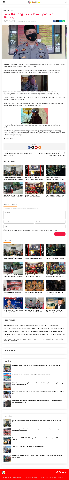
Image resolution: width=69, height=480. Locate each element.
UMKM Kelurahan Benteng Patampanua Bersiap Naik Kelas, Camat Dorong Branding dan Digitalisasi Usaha (37, 383)
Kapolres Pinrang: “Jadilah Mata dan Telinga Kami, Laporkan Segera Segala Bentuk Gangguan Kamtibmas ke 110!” (13, 311)
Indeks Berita (17, 477)
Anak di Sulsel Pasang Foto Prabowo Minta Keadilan (28, 446)
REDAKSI (60, 477)
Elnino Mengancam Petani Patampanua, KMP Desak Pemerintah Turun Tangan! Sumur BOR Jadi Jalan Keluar (37, 401)
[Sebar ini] (54, 21)
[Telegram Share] (60, 21)
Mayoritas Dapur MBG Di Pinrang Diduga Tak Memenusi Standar (31, 374)
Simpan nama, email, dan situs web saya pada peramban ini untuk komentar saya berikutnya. (32, 230)
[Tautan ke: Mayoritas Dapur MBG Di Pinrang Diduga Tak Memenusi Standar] (7, 377)
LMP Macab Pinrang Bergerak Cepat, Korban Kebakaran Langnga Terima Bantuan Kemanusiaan (37, 456)
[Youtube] (36, 147)
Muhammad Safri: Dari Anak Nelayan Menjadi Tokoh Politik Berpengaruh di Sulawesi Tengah (55, 311)
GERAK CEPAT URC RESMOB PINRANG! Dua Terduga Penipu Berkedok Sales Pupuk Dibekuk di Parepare (55, 178)
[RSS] (39, 147)
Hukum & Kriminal (17, 21)
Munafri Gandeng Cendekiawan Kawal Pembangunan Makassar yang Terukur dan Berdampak (13, 178)
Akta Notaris (26, 477)
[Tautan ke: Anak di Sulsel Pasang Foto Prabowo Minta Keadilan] (7, 449)
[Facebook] (29, 147)
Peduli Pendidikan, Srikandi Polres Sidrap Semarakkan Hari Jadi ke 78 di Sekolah (36, 365)
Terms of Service (51, 477)
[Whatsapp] (63, 21)
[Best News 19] (34, 2)
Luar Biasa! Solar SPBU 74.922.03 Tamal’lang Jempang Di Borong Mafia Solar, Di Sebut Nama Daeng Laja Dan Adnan (13, 195)
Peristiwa (24, 21)
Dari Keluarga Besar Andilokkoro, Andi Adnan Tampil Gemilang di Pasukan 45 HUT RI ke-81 (38, 392)
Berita (5, 21)
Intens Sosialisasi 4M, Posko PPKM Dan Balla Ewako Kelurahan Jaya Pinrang (52, 153)
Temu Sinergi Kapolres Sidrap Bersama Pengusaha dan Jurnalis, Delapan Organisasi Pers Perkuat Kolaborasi (12, 293)
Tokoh (28, 21)
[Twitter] (32, 147)
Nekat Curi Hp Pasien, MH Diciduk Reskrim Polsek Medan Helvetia (18, 153)
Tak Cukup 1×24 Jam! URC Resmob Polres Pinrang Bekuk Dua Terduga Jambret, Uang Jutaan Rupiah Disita (33, 178)
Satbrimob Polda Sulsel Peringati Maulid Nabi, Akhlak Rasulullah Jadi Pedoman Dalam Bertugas (34, 311)
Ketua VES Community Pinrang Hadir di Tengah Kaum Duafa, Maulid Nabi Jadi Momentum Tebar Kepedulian (55, 195)
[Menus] (3, 2)
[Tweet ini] (57, 21)
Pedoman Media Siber (38, 477)
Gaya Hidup (10, 21)
